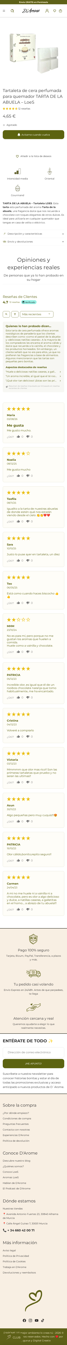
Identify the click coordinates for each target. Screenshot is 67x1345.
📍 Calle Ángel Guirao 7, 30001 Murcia (25, 1223)
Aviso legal (9, 1250)
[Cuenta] (47, 11)
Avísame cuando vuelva (35, 134)
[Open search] (6, 314)
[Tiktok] (43, 1320)
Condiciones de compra (17, 1118)
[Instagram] (30, 1320)
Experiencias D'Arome (16, 1135)
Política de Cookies (14, 1261)
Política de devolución (16, 1140)
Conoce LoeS (10, 1171)
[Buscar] (12, 11)
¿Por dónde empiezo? (16, 1113)
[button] (54, 11)
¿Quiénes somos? (13, 1166)
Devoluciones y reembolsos (19, 1272)
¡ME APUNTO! (33, 1063)
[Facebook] (24, 1320)
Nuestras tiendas (13, 1208)
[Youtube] (37, 1320)
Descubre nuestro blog (16, 1160)
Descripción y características (25, 233)
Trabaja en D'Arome (14, 1267)
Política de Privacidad (16, 1255)
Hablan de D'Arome (14, 1183)
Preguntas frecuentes (16, 1124)
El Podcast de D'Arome (16, 1188)
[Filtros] (15, 314)
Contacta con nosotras (16, 1129)
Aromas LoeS (11, 1177)
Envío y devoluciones (20, 241)
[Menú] (4, 11)
